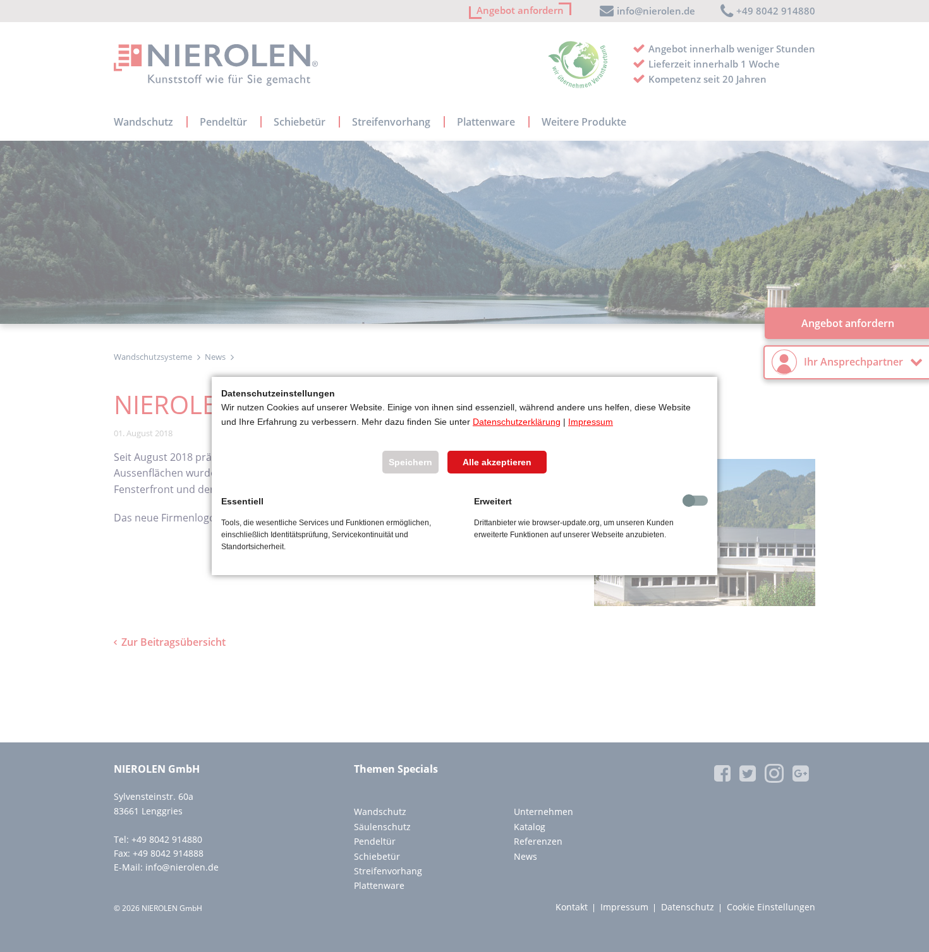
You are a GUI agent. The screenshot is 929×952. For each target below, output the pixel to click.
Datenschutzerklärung (517, 422)
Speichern (410, 462)
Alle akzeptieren (497, 462)
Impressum (590, 422)
